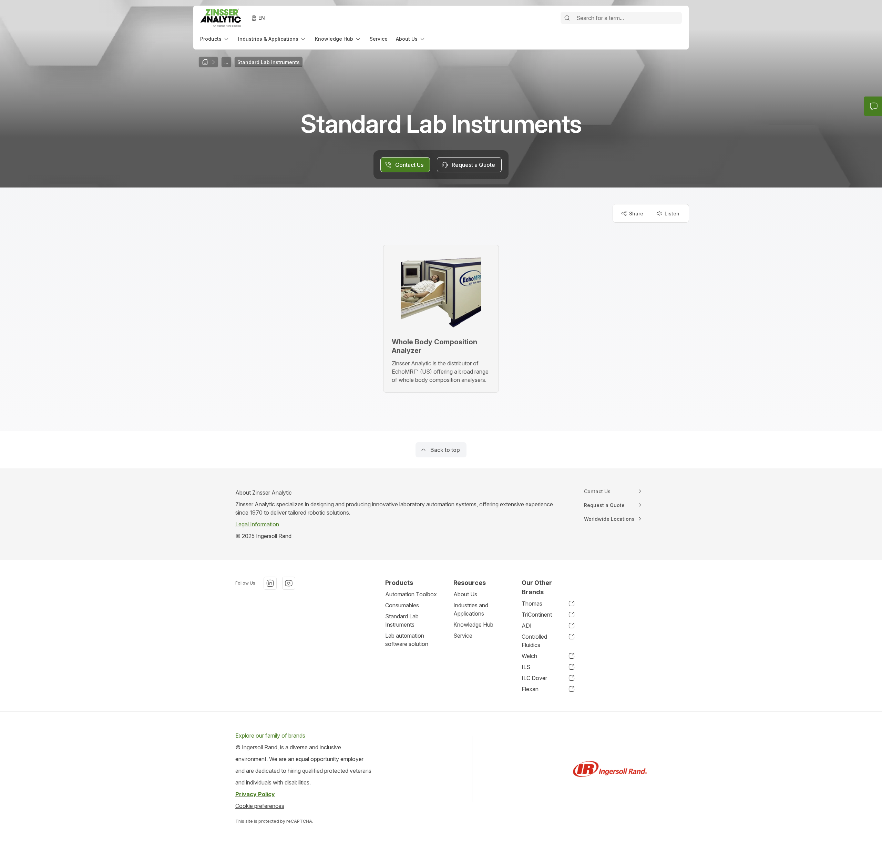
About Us (465, 594)
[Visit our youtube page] (288, 583)
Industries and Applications (470, 609)
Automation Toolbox (411, 594)
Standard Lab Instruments (402, 620)
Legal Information (257, 524)
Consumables (402, 605)
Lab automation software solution (406, 639)
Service (462, 635)
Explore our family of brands (270, 735)
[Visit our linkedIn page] (270, 583)
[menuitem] (215, 38)
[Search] (567, 18)
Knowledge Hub (473, 624)
